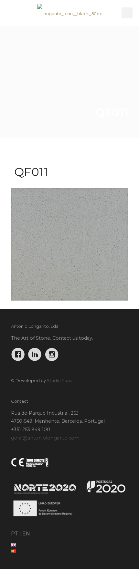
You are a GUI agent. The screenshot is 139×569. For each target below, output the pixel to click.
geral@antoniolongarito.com (45, 438)
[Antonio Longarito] (69, 13)
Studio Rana (59, 380)
